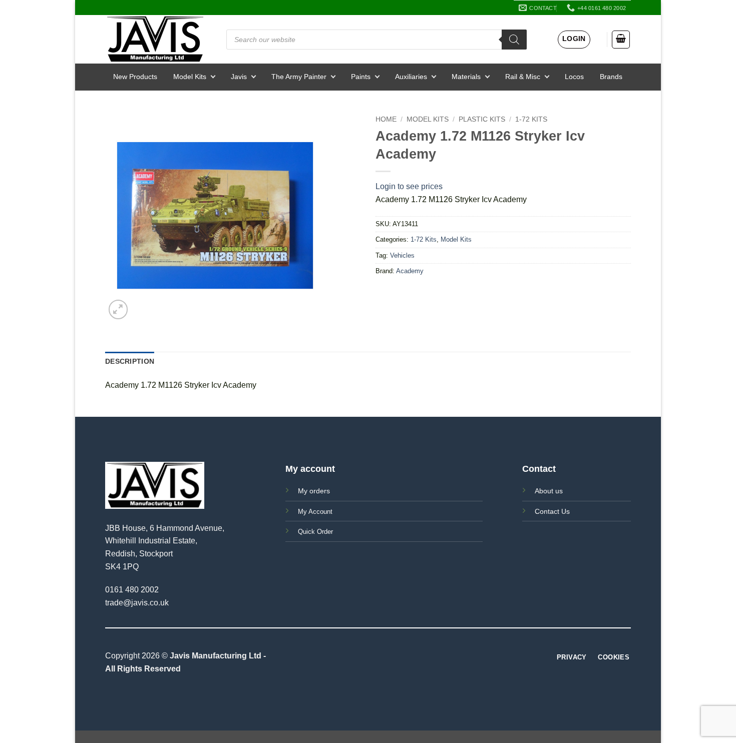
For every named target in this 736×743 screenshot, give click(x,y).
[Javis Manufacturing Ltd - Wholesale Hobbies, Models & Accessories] (155, 39)
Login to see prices (409, 186)
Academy (410, 271)
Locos (574, 77)
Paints (361, 77)
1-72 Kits (531, 119)
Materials (466, 77)
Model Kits (189, 77)
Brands (611, 77)
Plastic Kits (482, 119)
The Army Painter (298, 77)
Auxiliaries (411, 77)
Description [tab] (129, 361)
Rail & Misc (522, 77)
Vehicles (402, 255)
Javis (239, 77)
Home (386, 119)
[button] (574, 40)
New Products (135, 77)
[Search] (514, 40)
